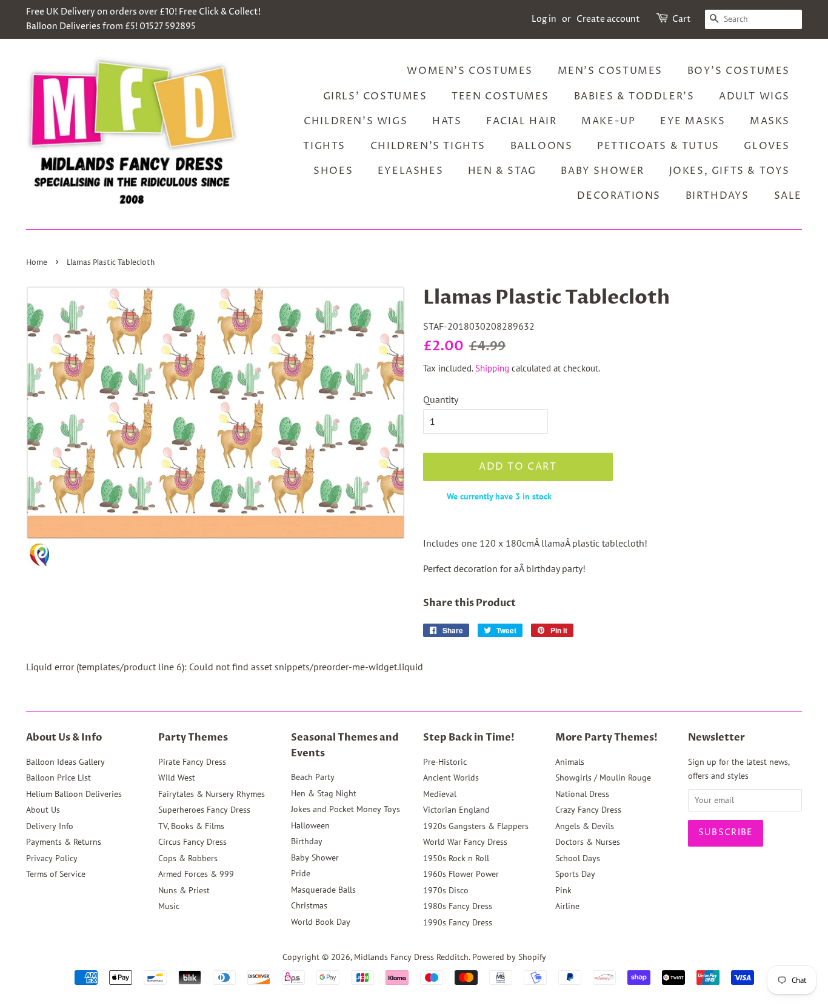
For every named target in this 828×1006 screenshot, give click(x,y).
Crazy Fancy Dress (588, 809)
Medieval (439, 793)
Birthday (306, 841)
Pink (563, 890)
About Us (43, 809)
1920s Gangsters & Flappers (476, 826)
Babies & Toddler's (634, 96)
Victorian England (456, 809)
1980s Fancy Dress (457, 906)
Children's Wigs (355, 121)
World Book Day (320, 921)
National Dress (582, 793)
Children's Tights (428, 146)
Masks (770, 121)
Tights (324, 146)
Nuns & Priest (184, 890)
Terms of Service (55, 873)
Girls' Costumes (375, 96)
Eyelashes (410, 171)
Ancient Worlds (451, 777)
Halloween (310, 825)
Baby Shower (602, 171)
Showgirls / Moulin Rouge (603, 777)
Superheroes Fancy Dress (204, 809)
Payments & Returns (63, 841)
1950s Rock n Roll (456, 858)
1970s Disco (446, 890)
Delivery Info (49, 826)
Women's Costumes (470, 71)
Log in (544, 19)
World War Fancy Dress (465, 841)
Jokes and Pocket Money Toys (345, 809)
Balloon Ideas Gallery (65, 761)
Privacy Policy (52, 858)
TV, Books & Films (191, 826)
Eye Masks (692, 121)
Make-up (608, 121)
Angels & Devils (584, 826)
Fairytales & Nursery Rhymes (211, 793)
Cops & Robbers (188, 858)
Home (36, 263)
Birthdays (717, 195)
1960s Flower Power (461, 873)
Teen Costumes (500, 96)
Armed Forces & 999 (196, 873)
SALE (788, 195)
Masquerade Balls (323, 889)
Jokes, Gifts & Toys (729, 171)
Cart (681, 19)
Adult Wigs (754, 96)
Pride (300, 873)
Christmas (309, 905)
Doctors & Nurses (587, 841)
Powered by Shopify (509, 956)
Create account (608, 19)
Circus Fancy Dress (192, 841)
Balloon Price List (58, 777)
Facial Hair (521, 121)
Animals (569, 761)
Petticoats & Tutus (658, 146)
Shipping (492, 368)
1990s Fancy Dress (457, 922)
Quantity (440, 399)
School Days (577, 858)
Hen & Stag (502, 171)
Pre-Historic (445, 761)
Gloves (767, 146)
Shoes (333, 171)
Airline (567, 906)
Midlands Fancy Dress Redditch (411, 956)
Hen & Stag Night (323, 793)
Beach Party (313, 776)
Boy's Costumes (738, 71)
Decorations (619, 195)
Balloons (541, 146)
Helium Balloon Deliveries (74, 793)
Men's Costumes (610, 71)
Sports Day (575, 873)
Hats (446, 121)
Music (168, 906)
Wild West (176, 777)
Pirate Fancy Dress (192, 761)
